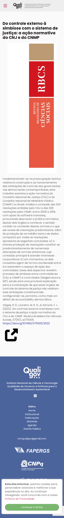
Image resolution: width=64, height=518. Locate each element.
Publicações (32, 417)
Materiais (32, 421)
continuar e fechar (32, 507)
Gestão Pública (32, 428)
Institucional (32, 414)
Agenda (32, 425)
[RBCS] (32, 108)
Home (32, 410)
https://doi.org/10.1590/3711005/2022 (26, 323)
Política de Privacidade (19, 499)
